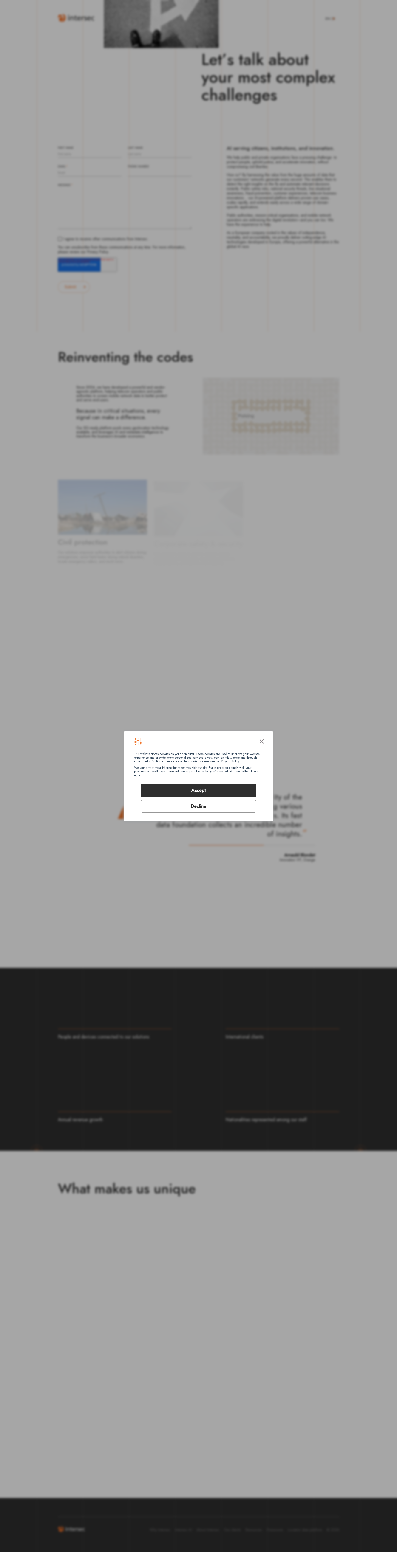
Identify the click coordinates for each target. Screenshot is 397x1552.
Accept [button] (198, 790)
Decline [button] (198, 806)
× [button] (261, 740)
